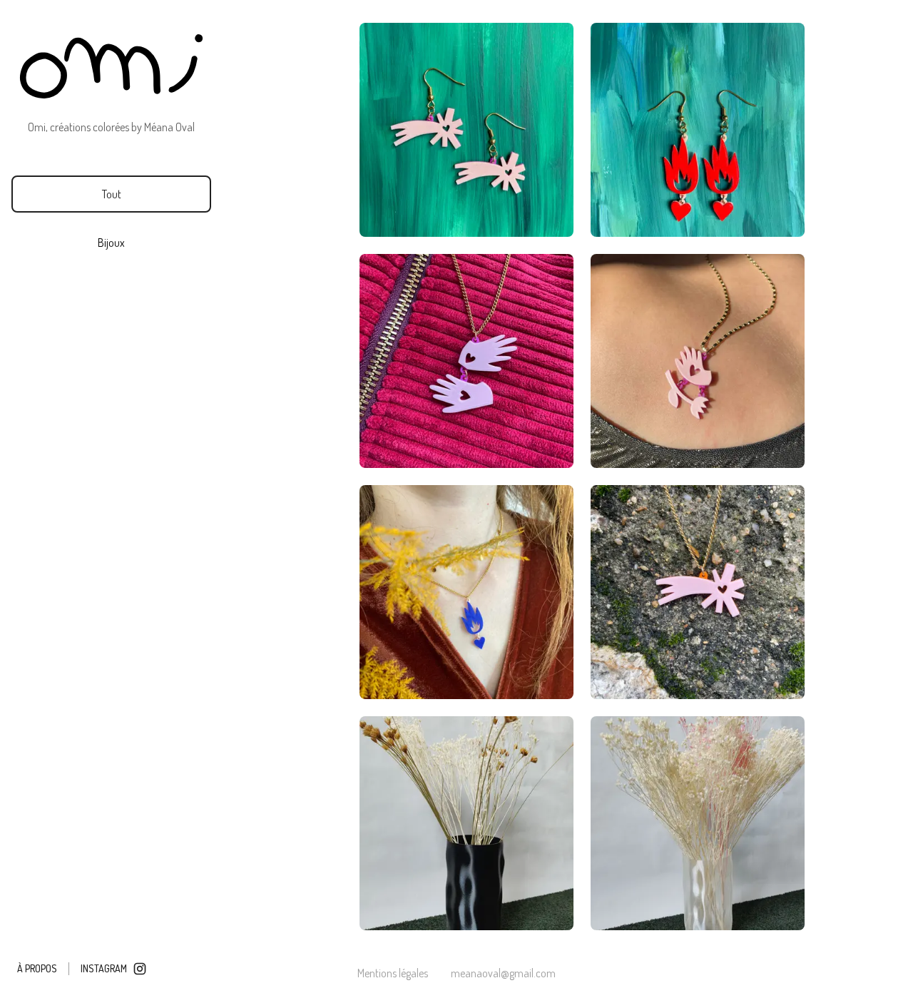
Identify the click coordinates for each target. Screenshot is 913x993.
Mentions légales (392, 973)
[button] (111, 194)
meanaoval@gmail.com (503, 973)
